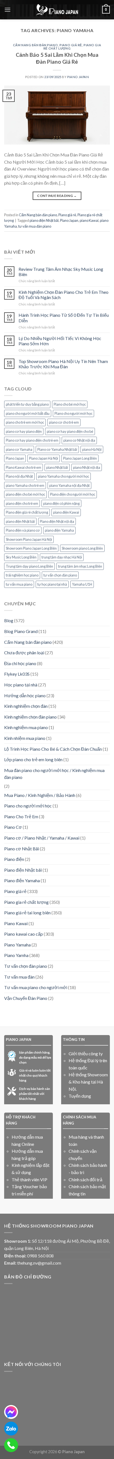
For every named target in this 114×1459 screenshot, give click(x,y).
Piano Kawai (16, 923)
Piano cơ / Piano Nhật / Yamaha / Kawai (41, 837)
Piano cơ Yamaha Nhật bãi (57, 449)
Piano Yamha (16, 955)
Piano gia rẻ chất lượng (26, 902)
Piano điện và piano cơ (23, 530)
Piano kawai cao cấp (23, 933)
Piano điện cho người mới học (72, 494)
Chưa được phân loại (24, 652)
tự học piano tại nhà (52, 584)
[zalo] (11, 1428)
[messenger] (11, 1412)
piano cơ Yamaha (19, 449)
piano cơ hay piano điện (24, 431)
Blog (8, 620)
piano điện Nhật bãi (44, 220)
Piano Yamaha (17, 944)
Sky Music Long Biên (21, 557)
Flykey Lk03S (17, 673)
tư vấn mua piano (19, 584)
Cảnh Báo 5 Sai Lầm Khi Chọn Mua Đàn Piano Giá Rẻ (57, 58)
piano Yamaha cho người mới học (63, 476)
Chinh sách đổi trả (85, 1179)
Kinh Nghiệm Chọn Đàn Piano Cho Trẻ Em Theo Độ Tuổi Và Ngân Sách (63, 294)
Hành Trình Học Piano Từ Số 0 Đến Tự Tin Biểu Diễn (64, 317)
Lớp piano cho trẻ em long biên (33, 759)
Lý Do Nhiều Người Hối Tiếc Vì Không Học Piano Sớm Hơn (60, 341)
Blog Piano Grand (21, 631)
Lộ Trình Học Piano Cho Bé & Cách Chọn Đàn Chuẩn (53, 749)
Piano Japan (69, 220)
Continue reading (57, 196)
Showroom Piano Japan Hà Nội (29, 539)
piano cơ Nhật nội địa (79, 440)
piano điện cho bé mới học (25, 494)
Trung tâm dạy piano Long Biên (29, 566)
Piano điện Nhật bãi (23, 870)
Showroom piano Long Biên (82, 548)
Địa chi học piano (20, 663)
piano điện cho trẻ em (22, 503)
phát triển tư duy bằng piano (27, 404)
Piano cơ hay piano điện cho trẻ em (32, 440)
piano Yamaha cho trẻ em (25, 485)
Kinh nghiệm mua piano (26, 727)
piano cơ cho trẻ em (64, 422)
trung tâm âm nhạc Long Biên (80, 566)
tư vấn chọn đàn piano (60, 575)
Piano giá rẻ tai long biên (27, 912)
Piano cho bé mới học (70, 404)
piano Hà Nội (92, 449)
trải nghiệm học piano (22, 575)
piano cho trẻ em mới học (25, 422)
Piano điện (14, 859)
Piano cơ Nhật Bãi (21, 848)
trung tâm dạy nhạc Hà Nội (62, 557)
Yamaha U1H (82, 584)
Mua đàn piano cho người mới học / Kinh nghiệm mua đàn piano (54, 774)
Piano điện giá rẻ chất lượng (27, 512)
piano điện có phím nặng (61, 503)
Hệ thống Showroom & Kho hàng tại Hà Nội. (88, 1081)
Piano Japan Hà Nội (43, 458)
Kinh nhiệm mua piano (24, 738)
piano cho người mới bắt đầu (28, 413)
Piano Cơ (13, 827)
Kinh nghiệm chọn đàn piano (30, 716)
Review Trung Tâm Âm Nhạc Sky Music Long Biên (61, 271)
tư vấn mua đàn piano (34, 226)
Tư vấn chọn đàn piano (25, 966)
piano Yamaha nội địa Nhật (69, 485)
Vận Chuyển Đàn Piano (25, 998)
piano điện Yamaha (59, 530)
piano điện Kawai (66, 512)
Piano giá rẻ (70, 45)
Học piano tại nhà (20, 684)
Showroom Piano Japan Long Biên (31, 548)
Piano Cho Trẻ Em (21, 816)
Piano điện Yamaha (22, 880)
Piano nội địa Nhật (19, 476)
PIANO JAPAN (78, 77)
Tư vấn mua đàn (19, 976)
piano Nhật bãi (57, 467)
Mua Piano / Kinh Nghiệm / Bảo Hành (39, 795)
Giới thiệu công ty (86, 1053)
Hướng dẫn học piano (25, 695)
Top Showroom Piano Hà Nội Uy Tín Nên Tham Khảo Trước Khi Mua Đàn (63, 364)
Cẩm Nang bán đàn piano (35, 45)
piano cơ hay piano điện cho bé (70, 431)
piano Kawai (89, 220)
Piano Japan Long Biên (80, 458)
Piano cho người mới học (73, 413)
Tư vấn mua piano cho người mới (35, 987)
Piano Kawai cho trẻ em (23, 467)
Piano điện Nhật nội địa (57, 521)
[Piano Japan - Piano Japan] (57, 10)
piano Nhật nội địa (86, 467)
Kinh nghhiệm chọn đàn (26, 706)
